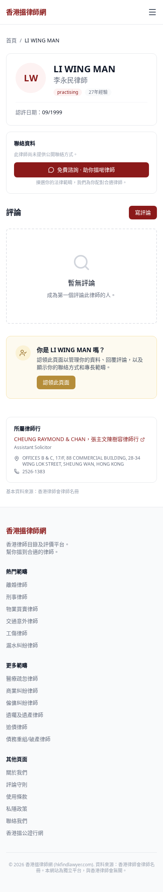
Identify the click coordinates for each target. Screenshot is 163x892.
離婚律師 (16, 584)
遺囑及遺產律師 (24, 714)
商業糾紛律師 (22, 690)
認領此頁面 (56, 382)
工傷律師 (16, 633)
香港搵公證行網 (24, 832)
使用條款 (16, 796)
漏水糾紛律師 (22, 645)
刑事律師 (16, 596)
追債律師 (16, 726)
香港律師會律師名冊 (58, 491)
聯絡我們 (16, 820)
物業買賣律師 (22, 608)
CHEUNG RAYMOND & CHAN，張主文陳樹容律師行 (76, 439)
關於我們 (16, 772)
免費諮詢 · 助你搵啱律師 (86, 169)
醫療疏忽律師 (22, 678)
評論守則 (16, 784)
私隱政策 (16, 808)
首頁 (11, 40)
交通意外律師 (22, 621)
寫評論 (143, 212)
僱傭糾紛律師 (22, 702)
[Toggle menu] (152, 12)
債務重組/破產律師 (28, 739)
